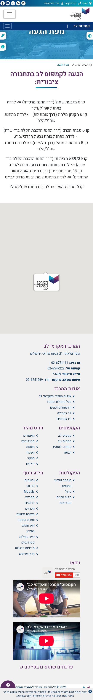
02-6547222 (56, 368)
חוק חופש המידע (28, 528)
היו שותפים (64, 418)
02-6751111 (59, 362)
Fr (23, 3)
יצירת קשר (71, 3)
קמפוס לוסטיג (62, 446)
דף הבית (87, 65)
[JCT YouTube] (8, 3)
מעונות (30, 446)
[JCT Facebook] (2, 3)
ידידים (30, 463)
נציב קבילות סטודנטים (27, 539)
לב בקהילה (64, 413)
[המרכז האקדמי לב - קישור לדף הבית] (79, 14)
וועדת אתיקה (26, 519)
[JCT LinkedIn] (13, 3)
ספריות (30, 497)
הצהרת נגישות (25, 514)
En (18, 3)
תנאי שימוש (27, 553)
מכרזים (30, 508)
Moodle (29, 491)
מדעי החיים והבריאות (63, 500)
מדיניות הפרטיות (42, 696)
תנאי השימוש (24, 696)
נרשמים (29, 480)
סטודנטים (28, 441)
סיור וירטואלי (51, 3)
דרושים (30, 502)
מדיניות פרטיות (25, 548)
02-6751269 (34, 379)
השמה (31, 452)
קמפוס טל (64, 441)
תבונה (67, 452)
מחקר (31, 458)
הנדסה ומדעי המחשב (63, 483)
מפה (85, 3)
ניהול (68, 491)
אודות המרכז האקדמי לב (55, 396)
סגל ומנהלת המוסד (58, 401)
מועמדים (29, 435)
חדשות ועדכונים (60, 407)
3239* (57, 374)
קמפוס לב (64, 435)
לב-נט (31, 486)
